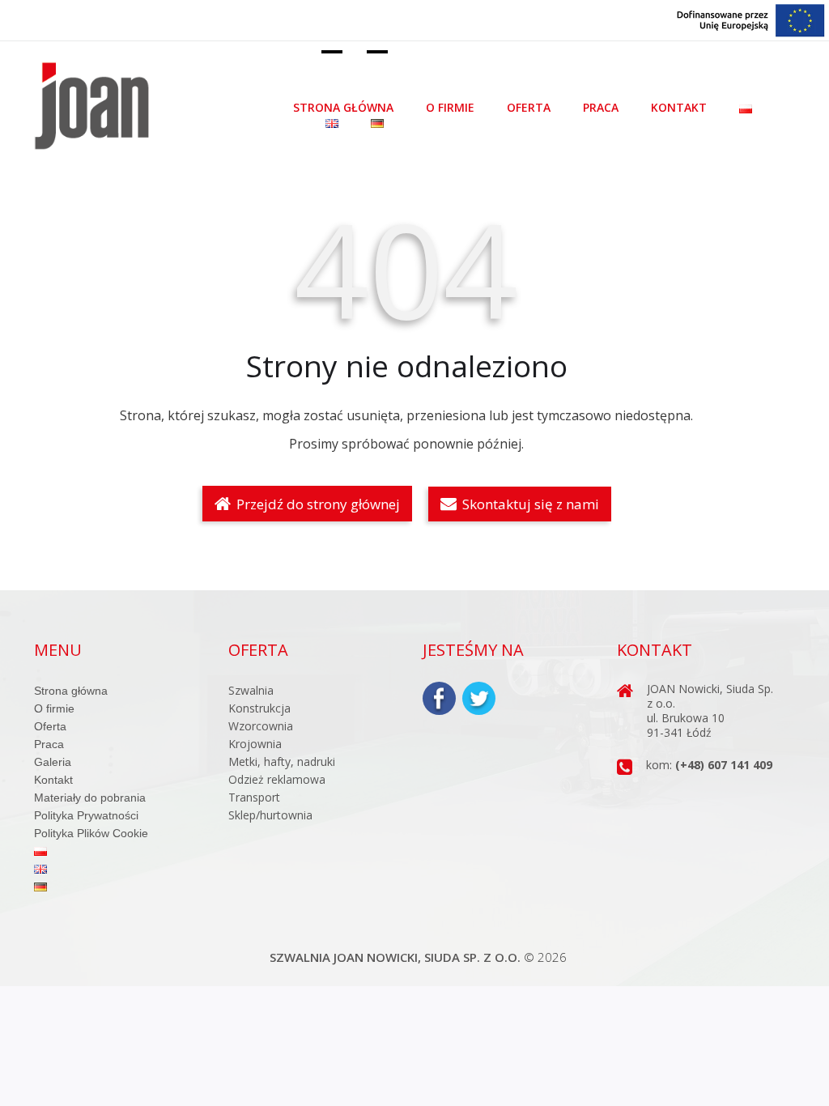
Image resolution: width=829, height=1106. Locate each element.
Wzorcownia (260, 726)
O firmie (450, 107)
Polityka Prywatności (86, 815)
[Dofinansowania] (751, 19)
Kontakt (679, 107)
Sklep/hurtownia (270, 815)
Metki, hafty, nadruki (281, 761)
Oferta (529, 107)
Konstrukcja (259, 708)
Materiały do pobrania (90, 797)
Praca (601, 107)
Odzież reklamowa (276, 779)
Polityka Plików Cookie (91, 833)
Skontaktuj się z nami (529, 504)
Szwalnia (251, 690)
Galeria (52, 761)
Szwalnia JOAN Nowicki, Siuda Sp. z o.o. (395, 957)
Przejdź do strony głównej (316, 504)
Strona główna (343, 107)
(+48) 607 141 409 (723, 764)
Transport (254, 797)
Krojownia (255, 743)
